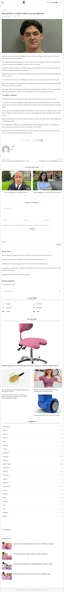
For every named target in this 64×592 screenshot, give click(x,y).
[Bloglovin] (58, 2)
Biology (32, 434)
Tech (32, 509)
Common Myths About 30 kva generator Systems (16, 274)
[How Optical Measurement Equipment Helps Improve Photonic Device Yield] (16, 378)
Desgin (32, 449)
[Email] (56, 2)
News (32, 497)
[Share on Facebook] (36, 140)
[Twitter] (49, 2)
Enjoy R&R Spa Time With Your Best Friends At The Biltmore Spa (31, 574)
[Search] (61, 2)
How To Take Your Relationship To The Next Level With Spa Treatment (33, 544)
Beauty (32, 430)
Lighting (32, 482)
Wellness (32, 512)
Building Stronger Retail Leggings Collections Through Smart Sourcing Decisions (25, 264)
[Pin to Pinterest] (40, 140)
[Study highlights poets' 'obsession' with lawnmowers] (47, 180)
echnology (32, 453)
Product (32, 501)
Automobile (32, 426)
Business (32, 438)
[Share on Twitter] (38, 140)
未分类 (32, 516)
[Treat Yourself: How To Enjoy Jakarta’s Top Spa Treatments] (7, 556)
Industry (32, 471)
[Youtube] (54, 2)
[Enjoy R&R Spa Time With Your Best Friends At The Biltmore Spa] (7, 576)
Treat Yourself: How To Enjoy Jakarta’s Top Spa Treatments (30, 554)
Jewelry (32, 479)
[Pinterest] (52, 2)
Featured (32, 460)
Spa (32, 505)
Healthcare (32, 468)
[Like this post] (34, 140)
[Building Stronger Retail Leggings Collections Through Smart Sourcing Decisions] (48, 378)
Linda (9, 16)
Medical (32, 494)
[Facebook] (47, 2)
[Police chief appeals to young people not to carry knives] (16, 180)
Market (32, 490)
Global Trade (32, 464)
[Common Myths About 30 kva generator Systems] (48, 403)
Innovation (32, 475)
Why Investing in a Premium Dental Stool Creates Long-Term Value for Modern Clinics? (27, 255)
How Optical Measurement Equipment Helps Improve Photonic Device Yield (24, 259)
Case (32, 441)
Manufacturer (32, 486)
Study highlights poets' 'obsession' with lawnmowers (47, 192)
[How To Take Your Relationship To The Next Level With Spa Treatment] (7, 546)
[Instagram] (51, 2)
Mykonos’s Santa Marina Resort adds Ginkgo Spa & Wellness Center (32, 564)
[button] (4, 183)
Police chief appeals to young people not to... (16, 192)
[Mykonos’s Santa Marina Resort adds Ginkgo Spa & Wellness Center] (7, 566)
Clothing (32, 445)
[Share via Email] (41, 140)
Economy (32, 456)
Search (4, 241)
